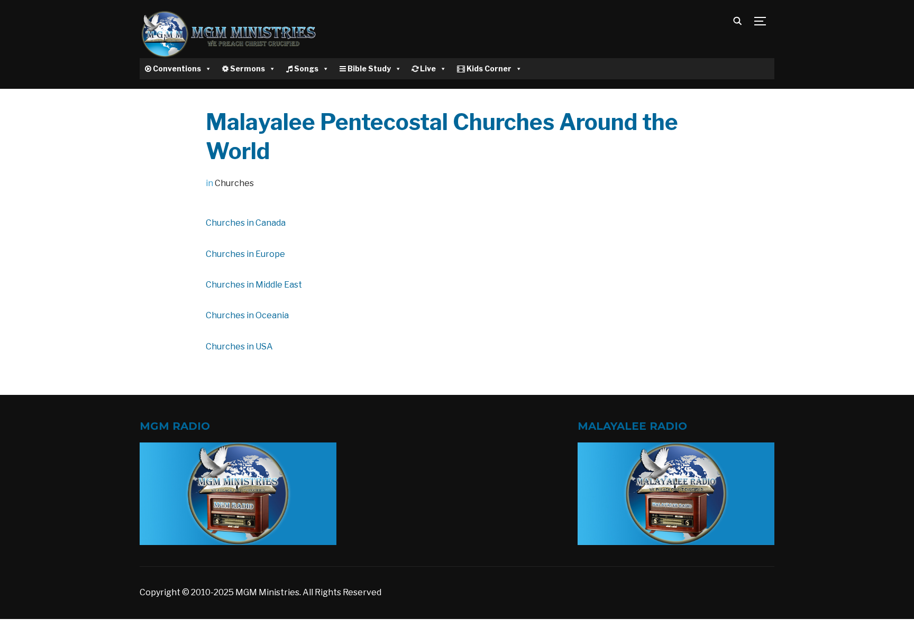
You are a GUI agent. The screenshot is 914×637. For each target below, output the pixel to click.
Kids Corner (488, 68)
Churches (234, 183)
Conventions (176, 68)
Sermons (247, 68)
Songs (305, 68)
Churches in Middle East (254, 285)
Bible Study (368, 68)
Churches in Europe (245, 254)
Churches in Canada (246, 223)
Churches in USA (239, 346)
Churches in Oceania (247, 315)
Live (427, 68)
